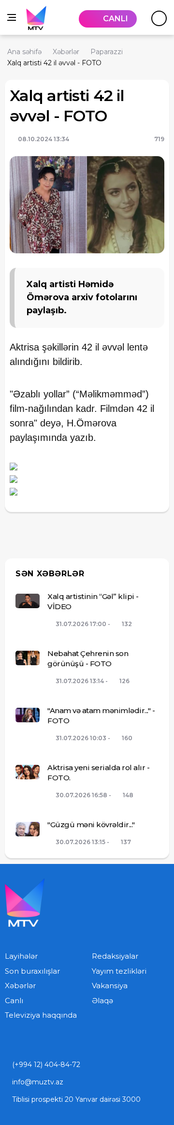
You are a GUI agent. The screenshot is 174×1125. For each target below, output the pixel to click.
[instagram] (28, 1042)
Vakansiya (110, 985)
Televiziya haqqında (41, 1015)
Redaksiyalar (115, 956)
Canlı (14, 1000)
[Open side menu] (11, 17)
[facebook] (48, 1042)
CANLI (115, 18)
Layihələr (21, 956)
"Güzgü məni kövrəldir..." (91, 824)
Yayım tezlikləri (119, 971)
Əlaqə (102, 1000)
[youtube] (8, 1042)
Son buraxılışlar (32, 971)
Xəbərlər (20, 985)
